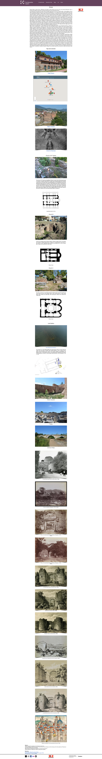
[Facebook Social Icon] (31, 756)
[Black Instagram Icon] (28, 756)
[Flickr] (33, 756)
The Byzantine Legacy (29, 3)
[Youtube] (36, 756)
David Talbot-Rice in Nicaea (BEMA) (31, 753)
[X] (26, 756)
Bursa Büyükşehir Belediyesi (51, 347)
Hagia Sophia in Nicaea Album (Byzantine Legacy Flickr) (34, 752)
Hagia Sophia (51, 73)
